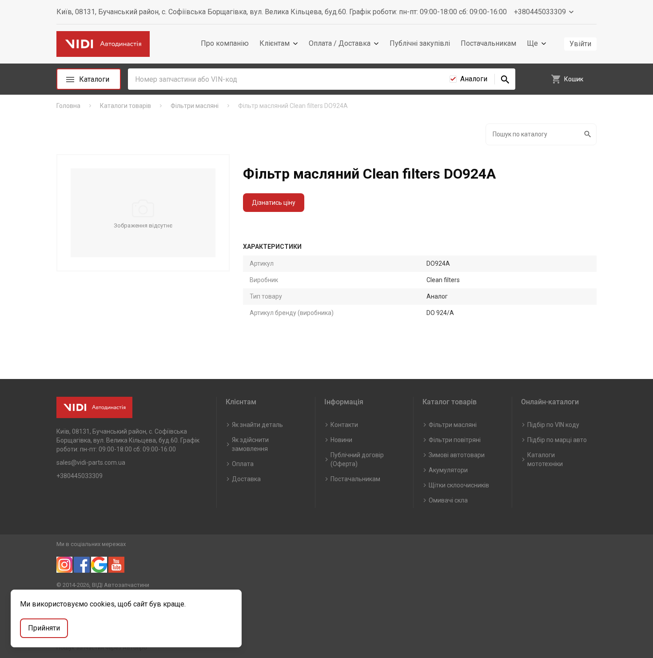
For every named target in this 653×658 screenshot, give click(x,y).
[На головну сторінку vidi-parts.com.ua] (103, 44)
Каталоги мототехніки (545, 459)
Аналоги (473, 79)
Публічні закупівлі (420, 43)
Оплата (243, 463)
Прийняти (44, 628)
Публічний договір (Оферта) (357, 459)
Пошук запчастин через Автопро (101, 647)
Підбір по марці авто (557, 439)
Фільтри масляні (453, 424)
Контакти (344, 424)
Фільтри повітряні (455, 439)
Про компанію (225, 43)
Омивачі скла (448, 500)
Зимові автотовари (457, 455)
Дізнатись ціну (273, 202)
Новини (341, 439)
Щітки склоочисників (459, 485)
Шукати (588, 134)
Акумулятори (448, 470)
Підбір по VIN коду (553, 424)
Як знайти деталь (257, 424)
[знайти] (505, 79)
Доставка (246, 479)
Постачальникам (488, 43)
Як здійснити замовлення (250, 444)
